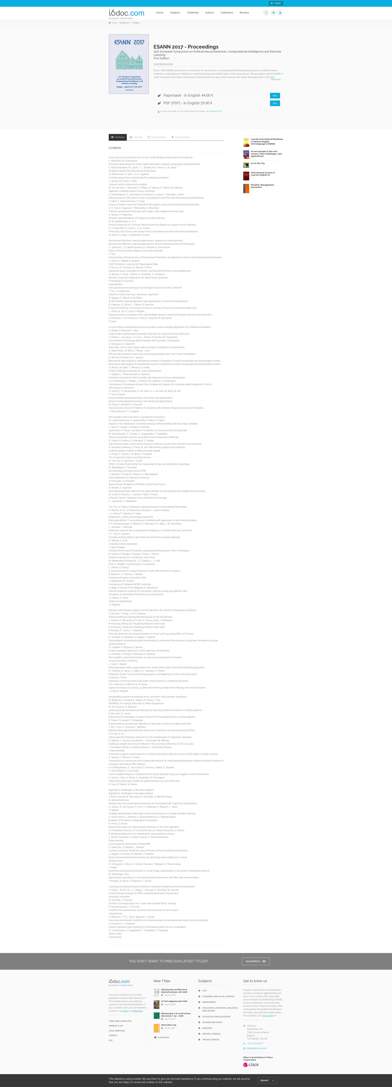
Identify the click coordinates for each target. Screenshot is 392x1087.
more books (163, 1037)
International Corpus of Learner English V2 (263, 173)
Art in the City (258, 163)
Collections (227, 12)
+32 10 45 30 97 (255, 1043)
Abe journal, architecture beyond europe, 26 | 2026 (174, 990)
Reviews (244, 12)
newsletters (253, 961)
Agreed (264, 1080)
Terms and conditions (120, 1021)
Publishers (193, 12)
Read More (276, 79)
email (125, 1011)
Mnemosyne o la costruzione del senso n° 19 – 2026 (175, 1014)
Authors (209, 12)
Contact (113, 1035)
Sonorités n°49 (168, 1025)
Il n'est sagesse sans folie (174, 1001)
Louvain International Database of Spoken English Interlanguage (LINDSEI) (267, 141)
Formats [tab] (137, 137)
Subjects (175, 12)
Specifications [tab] (158, 137)
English (277, 3)
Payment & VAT (216, 111)
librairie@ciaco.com (256, 1048)
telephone (138, 1011)
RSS (111, 1040)
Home (159, 12)
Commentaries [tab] (182, 137)
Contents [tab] (119, 137)
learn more (268, 1015)
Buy (275, 95)
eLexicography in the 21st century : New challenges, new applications (266, 153)
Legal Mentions (117, 1031)
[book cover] (129, 64)
